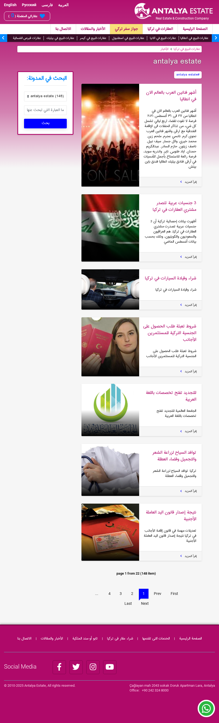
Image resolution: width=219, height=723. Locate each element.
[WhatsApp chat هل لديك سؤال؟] (206, 711)
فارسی (47, 5)
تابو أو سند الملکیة (85, 638)
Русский (29, 5)
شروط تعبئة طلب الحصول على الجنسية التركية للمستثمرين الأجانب (169, 333)
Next (145, 603)
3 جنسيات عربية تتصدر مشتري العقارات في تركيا (174, 206)
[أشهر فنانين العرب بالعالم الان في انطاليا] (110, 135)
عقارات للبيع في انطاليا (194, 38)
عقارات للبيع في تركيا (187, 49)
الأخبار (165, 49)
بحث (45, 123)
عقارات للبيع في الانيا (163, 38)
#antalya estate (188, 75)
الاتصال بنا (63, 29)
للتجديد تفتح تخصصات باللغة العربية (171, 396)
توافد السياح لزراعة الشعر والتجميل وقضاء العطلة (174, 456)
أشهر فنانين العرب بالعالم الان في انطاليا (171, 96)
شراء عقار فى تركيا (120, 638)
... (96, 593)
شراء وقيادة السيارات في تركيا (170, 278)
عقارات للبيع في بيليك (60, 38)
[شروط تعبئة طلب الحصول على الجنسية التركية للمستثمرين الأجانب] (110, 346)
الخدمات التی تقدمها (156, 638)
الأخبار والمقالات (93, 29)
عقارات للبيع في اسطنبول (128, 38)
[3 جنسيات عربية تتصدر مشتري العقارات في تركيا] (110, 228)
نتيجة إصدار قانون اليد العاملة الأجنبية (171, 515)
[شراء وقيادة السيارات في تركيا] (110, 289)
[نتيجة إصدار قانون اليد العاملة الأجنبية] (110, 532)
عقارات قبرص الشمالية (27, 38)
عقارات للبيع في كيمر (93, 38)
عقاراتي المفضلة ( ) (22, 16)
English (10, 5)
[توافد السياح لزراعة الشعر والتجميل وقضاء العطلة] (110, 470)
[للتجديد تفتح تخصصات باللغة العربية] (110, 410)
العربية (63, 5)
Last (128, 603)
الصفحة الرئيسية (195, 29)
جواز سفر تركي (126, 29)
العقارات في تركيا (160, 29)
